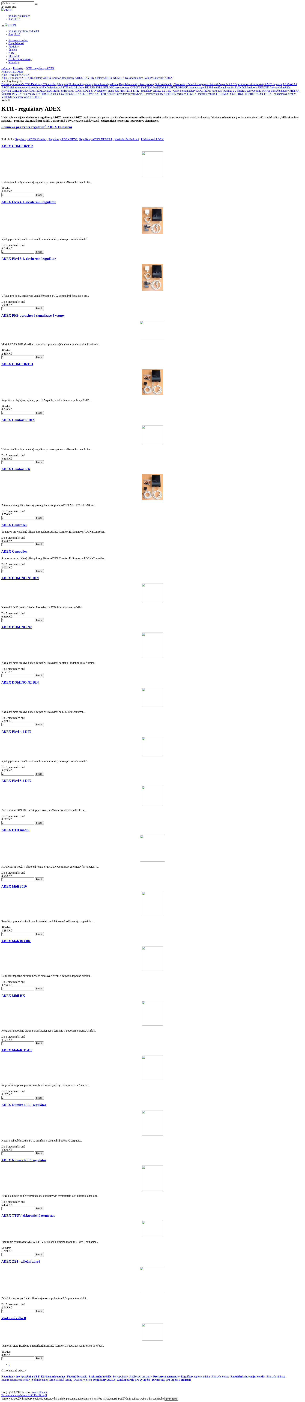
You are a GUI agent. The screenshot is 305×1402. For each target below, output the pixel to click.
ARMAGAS (290, 84)
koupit (39, 195)
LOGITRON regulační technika (214, 90)
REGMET (71, 93)
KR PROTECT (123, 90)
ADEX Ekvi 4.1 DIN (16, 731)
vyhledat (34, 30)
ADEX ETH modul (15, 830)
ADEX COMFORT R (17, 146)
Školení (12, 49)
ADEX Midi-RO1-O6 (16, 1050)
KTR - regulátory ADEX (40, 68)
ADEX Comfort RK (15, 469)
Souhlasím (171, 1398)
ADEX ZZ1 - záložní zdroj (20, 1261)
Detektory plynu (83, 1379)
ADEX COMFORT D (17, 364)
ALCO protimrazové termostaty (247, 84)
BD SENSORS (94, 87)
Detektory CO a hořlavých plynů (49, 84)
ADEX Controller (14, 525)
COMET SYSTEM (141, 87)
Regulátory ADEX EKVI (76, 77)
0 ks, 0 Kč (14, 18)
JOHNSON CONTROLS (75, 90)
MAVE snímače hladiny (275, 90)
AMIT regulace (273, 84)
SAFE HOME (86, 93)
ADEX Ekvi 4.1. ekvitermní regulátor (28, 202)
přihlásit (12, 15)
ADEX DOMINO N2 (16, 627)
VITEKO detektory (12, 96)
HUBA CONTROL (31, 90)
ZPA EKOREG (33, 96)
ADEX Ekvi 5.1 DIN (16, 781)
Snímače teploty (220, 1376)
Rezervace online (18, 40)
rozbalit (5, 100)
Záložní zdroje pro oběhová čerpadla (208, 84)
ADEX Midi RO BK (16, 941)
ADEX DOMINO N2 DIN (20, 682)
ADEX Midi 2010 (14, 886)
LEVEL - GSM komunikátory (179, 90)
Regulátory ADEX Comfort (45, 77)
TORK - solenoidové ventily (280, 93)
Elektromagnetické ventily (16, 1379)
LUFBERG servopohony (247, 90)
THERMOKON (253, 93)
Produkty (13, 46)
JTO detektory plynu (102, 90)
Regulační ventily (129, 84)
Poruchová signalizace (106, 84)
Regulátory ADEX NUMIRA (107, 77)
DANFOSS (160, 87)
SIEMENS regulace (175, 93)
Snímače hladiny (164, 84)
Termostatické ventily (60, 1379)
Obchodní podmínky (20, 59)
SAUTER (100, 93)
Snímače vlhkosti (275, 1376)
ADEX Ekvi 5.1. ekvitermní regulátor (28, 258)
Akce (11, 52)
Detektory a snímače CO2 (16, 84)
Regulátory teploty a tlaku (195, 1376)
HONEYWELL (10, 90)
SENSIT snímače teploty (149, 93)
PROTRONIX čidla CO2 (50, 93)
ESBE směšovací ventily (220, 87)
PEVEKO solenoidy (23, 93)
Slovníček (14, 56)
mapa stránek (39, 1392)
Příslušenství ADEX (161, 77)
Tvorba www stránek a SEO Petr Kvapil (24, 1395)
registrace (24, 15)
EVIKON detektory (246, 87)
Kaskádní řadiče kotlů (137, 77)
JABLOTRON (51, 90)
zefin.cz (5, 68)
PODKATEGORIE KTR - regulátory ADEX (15, 73)
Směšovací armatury (140, 1376)
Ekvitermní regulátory (80, 84)
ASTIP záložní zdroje (72, 87)
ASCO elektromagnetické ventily (19, 87)
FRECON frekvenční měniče (274, 87)
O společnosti (16, 43)
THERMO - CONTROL (230, 93)
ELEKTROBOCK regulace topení (186, 87)
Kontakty (13, 62)
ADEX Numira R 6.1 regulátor (23, 1160)
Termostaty (180, 84)
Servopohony (146, 84)
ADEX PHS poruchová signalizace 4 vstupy (33, 315)
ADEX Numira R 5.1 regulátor (23, 1105)
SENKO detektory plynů (121, 93)
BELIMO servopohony (116, 87)
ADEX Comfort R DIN (18, 420)
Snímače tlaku (39, 1379)
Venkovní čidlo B (13, 1318)
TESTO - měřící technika (201, 93)
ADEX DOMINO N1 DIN (20, 578)
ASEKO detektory (49, 87)
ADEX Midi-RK (13, 995)
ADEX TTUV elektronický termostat (28, 1215)
